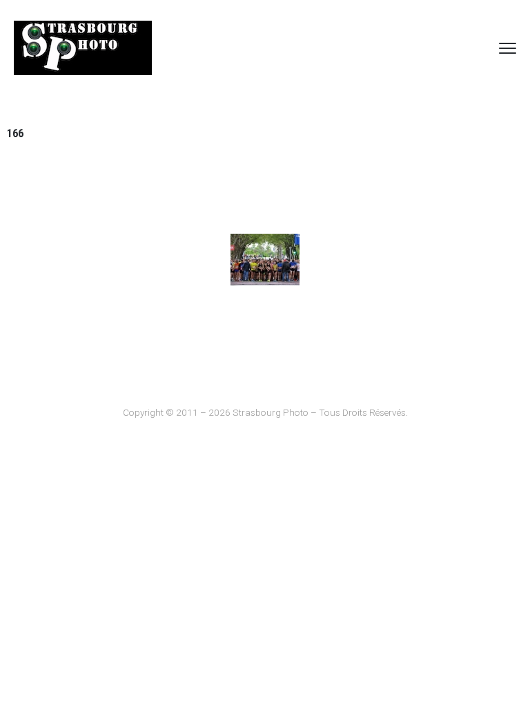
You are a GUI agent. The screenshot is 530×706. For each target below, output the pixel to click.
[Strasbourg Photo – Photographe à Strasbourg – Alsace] (83, 48)
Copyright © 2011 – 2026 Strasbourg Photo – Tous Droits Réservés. (265, 412)
